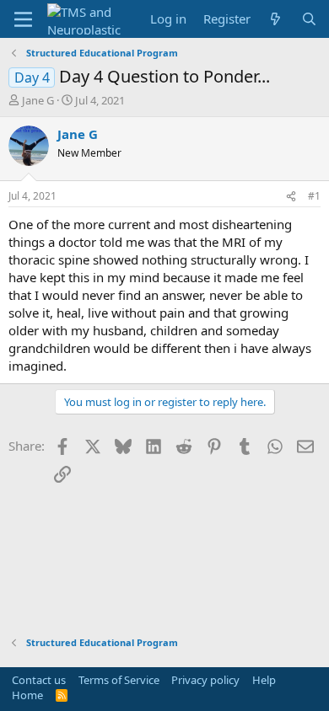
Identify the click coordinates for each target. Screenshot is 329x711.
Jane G (38, 100)
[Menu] (23, 19)
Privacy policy (205, 679)
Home (27, 695)
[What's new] (275, 19)
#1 (314, 196)
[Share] (291, 196)
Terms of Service (118, 679)
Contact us (39, 679)
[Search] (309, 19)
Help (264, 679)
